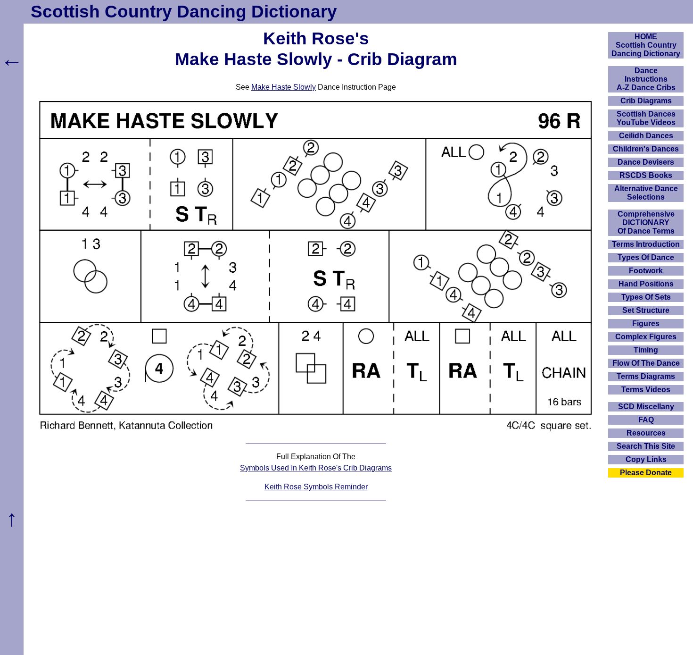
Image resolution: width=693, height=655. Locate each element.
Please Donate (646, 473)
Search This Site (646, 446)
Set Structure (645, 310)
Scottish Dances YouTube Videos (646, 118)
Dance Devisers (646, 162)
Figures (646, 323)
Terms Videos (645, 390)
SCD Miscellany (646, 407)
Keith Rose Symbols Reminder (316, 487)
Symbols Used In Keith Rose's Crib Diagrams (316, 468)
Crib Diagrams (646, 101)
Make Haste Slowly (283, 87)
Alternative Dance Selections (646, 193)
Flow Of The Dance (646, 363)
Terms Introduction (646, 244)
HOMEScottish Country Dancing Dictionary (645, 45)
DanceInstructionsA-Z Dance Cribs (646, 79)
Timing (646, 350)
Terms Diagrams (646, 376)
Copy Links (646, 459)
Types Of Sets (646, 297)
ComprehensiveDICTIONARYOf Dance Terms (646, 222)
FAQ (646, 420)
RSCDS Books (645, 175)
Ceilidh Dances (646, 136)
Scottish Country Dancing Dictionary (184, 11)
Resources (646, 433)
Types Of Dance (646, 257)
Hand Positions (646, 284)
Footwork (646, 271)
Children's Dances (646, 149)
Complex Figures (645, 337)
